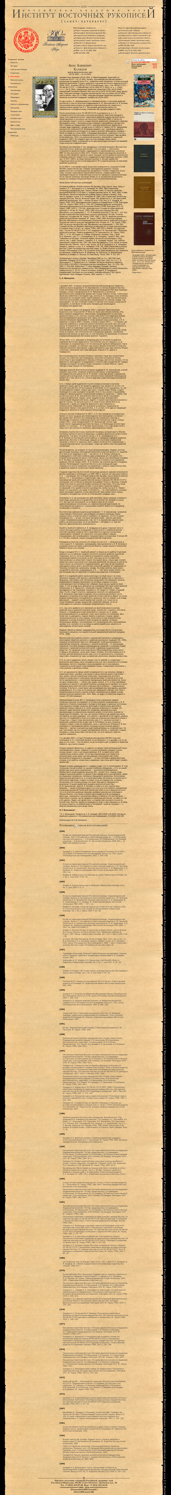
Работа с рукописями (20, 104)
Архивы (14, 101)
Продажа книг (16, 111)
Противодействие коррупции (16, 130)
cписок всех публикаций (92, 825)
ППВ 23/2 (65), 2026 (82, 53)
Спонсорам (15, 115)
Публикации (16, 90)
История (14, 66)
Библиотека (15, 122)
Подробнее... (137, 272)
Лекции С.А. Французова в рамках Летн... (136, 43)
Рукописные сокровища (14, 85)
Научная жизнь (17, 80)
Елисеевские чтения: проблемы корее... (90, 40)
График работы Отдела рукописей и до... (91, 45)
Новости (14, 62)
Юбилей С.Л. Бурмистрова (85, 43)
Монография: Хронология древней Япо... (91, 33)
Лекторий (14, 94)
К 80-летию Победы (19, 69)
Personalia (15, 76)
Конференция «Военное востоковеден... (90, 38)
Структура (15, 73)
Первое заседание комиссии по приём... (90, 30)
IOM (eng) (14, 136)
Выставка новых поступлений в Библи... (136, 38)
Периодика (15, 97)
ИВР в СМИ (15, 125)
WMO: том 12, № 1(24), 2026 (85, 50)
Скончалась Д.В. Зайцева (130, 30)
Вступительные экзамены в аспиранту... (90, 35)
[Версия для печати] (127, 62)
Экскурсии (15, 108)
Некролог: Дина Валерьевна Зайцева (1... (91, 48)
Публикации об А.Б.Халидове (73, 820)
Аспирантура (16, 118)
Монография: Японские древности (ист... (135, 53)
